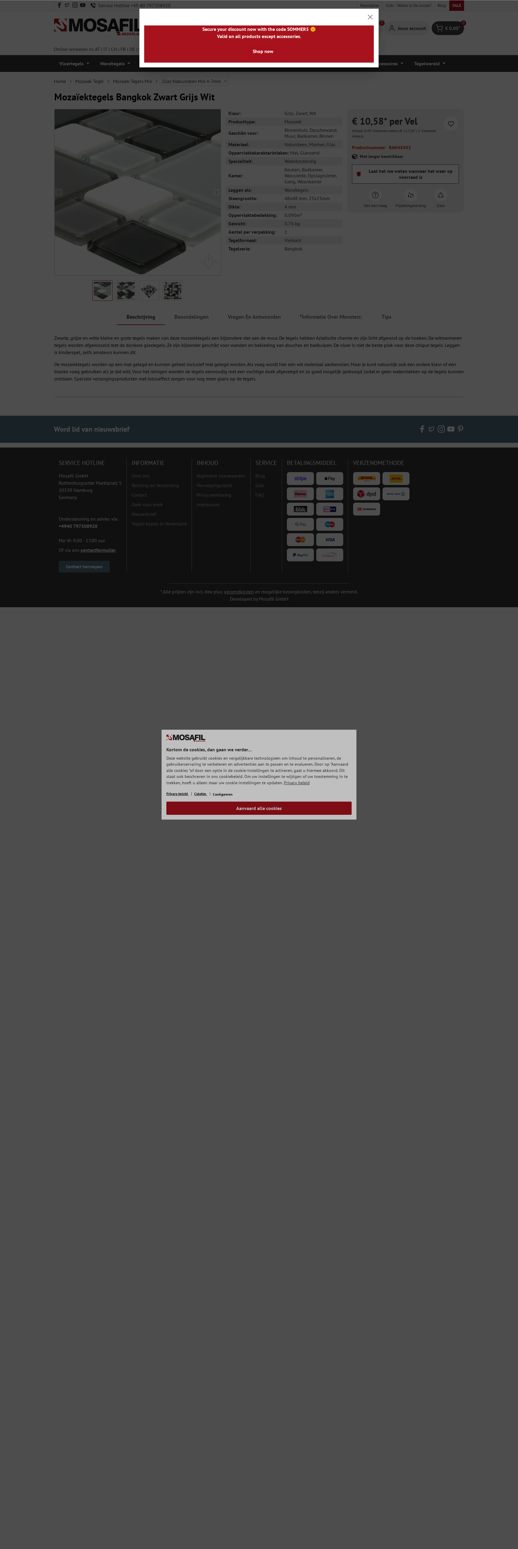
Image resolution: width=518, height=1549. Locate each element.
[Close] (370, 17)
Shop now (263, 51)
